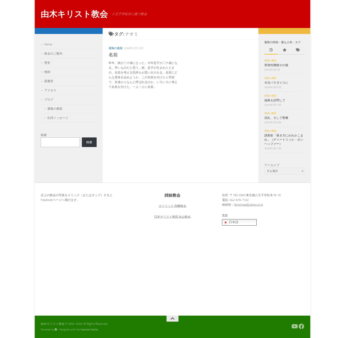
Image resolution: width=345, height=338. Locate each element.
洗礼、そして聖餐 (276, 118)
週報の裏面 (116, 48)
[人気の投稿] (284, 50)
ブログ (48, 99)
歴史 (47, 63)
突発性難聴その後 (276, 65)
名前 (113, 55)
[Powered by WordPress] (56, 329)
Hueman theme (89, 329)
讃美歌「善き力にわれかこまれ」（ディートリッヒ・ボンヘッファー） (283, 140)
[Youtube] (294, 326)
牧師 (47, 72)
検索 (44, 135)
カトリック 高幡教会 (172, 206)
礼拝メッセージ (57, 118)
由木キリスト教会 (74, 14)
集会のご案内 (53, 53)
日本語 (233, 222)
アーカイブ (271, 165)
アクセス (50, 90)
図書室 (48, 81)
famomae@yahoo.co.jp (248, 205)
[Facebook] (301, 326)
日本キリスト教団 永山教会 (172, 217)
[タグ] (297, 50)
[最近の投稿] (271, 50)
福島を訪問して (274, 100)
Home (48, 44)
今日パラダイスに (276, 82)
